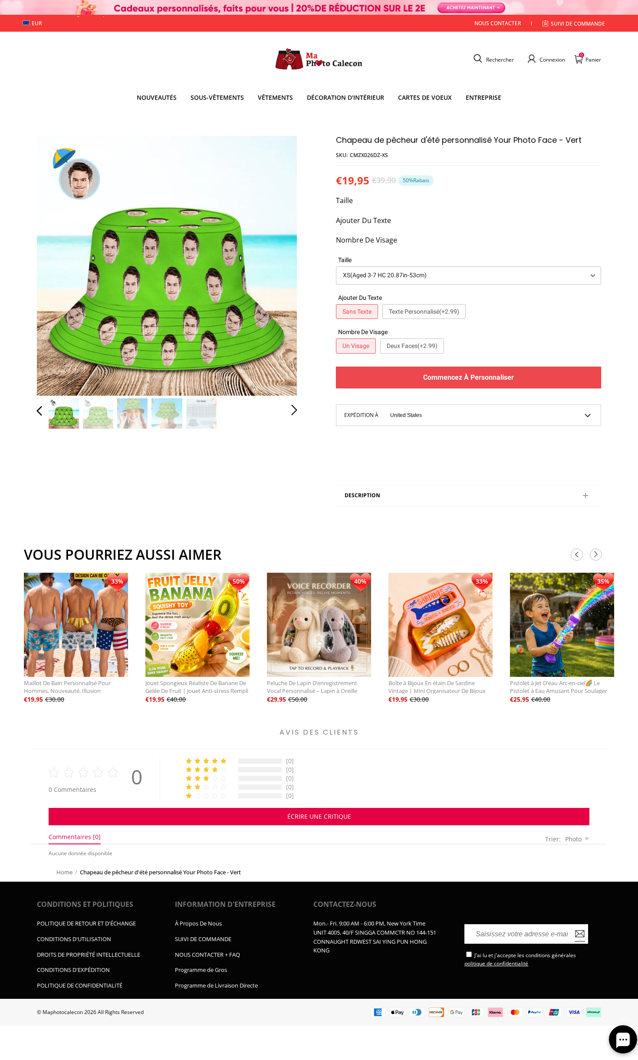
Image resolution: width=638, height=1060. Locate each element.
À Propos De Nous (198, 923)
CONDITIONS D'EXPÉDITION (73, 970)
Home (64, 872)
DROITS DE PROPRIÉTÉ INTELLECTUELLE (88, 954)
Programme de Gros (201, 970)
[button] (492, 58)
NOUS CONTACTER (497, 23)
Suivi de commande (578, 23)
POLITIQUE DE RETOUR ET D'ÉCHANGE (86, 923)
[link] (217, 97)
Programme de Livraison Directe (216, 985)
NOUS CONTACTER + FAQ (207, 954)
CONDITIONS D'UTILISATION (74, 939)
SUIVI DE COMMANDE (203, 939)
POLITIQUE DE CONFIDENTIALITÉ (79, 985)
